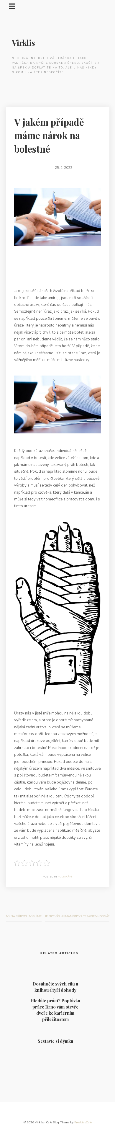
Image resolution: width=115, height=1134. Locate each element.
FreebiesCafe (83, 1122)
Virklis (23, 42)
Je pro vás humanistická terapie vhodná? (77, 916)
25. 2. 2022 (63, 168)
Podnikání (65, 876)
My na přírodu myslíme (24, 916)
